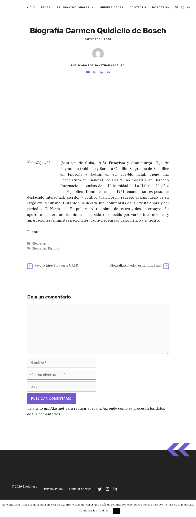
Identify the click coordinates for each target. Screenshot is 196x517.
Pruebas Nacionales (73, 7)
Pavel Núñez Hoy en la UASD (56, 265)
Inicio (30, 7)
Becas (46, 7)
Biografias (39, 243)
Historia (53, 248)
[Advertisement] (98, 116)
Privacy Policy (53, 489)
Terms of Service (79, 489)
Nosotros (160, 7)
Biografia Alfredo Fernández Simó (136, 265)
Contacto (137, 7)
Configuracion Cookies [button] (93, 510)
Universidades (111, 7)
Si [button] (116, 510)
